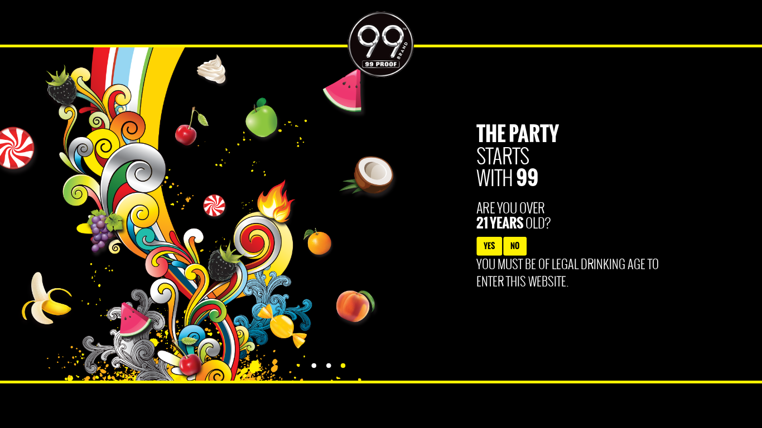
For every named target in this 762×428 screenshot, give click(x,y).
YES (489, 245)
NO (514, 245)
